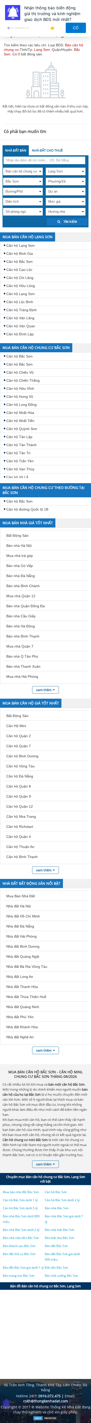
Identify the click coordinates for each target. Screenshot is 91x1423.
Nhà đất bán (15, 150)
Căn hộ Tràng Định (21, 310)
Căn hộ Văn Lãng (20, 318)
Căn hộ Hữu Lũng (20, 286)
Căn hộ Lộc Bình (19, 302)
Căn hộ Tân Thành (21, 445)
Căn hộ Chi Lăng (19, 278)
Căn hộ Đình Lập (20, 334)
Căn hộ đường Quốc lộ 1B (27, 509)
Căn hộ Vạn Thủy (20, 469)
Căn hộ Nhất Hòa (20, 413)
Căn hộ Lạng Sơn (20, 245)
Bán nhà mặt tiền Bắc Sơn (21, 1238)
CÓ (76, 27)
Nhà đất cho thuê (47, 150)
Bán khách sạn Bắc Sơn (19, 1246)
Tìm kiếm (70, 222)
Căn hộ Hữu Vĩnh (20, 388)
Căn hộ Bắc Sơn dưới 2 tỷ (62, 1200)
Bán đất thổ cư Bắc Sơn (19, 1254)
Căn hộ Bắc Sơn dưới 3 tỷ (20, 1208)
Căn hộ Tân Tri (18, 453)
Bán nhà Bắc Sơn (57, 1208)
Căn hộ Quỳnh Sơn (21, 429)
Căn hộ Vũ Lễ (17, 477)
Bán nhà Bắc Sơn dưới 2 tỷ (21, 1230)
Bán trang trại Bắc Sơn (18, 1275)
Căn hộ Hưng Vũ (19, 397)
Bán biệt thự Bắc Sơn (59, 1238)
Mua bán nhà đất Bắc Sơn (21, 1192)
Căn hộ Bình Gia (19, 254)
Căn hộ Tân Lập (19, 437)
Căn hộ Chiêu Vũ (20, 372)
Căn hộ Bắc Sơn (19, 262)
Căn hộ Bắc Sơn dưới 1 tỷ (20, 1200)
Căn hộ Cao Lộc (19, 270)
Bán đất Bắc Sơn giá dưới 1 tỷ (23, 1267)
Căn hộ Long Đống (21, 405)
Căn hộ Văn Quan (20, 326)
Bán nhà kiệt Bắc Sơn (59, 1230)
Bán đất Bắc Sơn (56, 1246)
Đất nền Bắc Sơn (56, 1267)
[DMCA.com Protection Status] (45, 1419)
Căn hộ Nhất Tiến (20, 421)
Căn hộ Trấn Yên (20, 461)
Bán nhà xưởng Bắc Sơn (61, 1275)
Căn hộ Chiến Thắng (23, 380)
